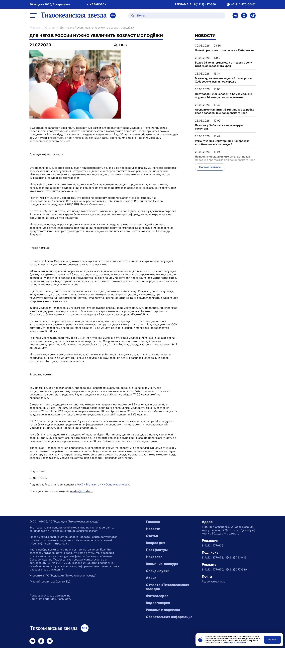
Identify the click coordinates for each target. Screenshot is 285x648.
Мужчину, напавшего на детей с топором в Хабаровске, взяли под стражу (223, 80)
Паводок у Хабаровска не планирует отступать (219, 127)
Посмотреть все (210, 167)
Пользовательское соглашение (49, 595)
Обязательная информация (169, 617)
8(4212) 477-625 (212, 545)
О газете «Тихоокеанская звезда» (167, 587)
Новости (153, 529)
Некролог (154, 557)
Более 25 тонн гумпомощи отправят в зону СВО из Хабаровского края (223, 64)
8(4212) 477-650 (205, 4)
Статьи (50, 27)
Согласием (228, 642)
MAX (80, 484)
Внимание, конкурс (162, 564)
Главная (34, 27)
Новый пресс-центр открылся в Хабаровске (224, 50)
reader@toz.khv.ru (81, 491)
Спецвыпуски (157, 571)
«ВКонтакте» (92, 484)
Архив (151, 578)
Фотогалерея (157, 596)
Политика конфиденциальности (50, 598)
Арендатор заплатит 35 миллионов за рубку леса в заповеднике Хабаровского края (224, 111)
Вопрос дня (155, 543)
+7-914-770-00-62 (243, 4)
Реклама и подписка (163, 610)
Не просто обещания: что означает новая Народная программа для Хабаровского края (225, 158)
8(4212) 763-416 (235, 557)
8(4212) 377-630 (236, 569)
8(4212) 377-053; (213, 557)
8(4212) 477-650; (213, 569)
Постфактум (157, 550)
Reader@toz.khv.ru (213, 581)
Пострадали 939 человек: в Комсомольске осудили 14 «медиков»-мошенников (223, 95)
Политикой (241, 642)
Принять (272, 639)
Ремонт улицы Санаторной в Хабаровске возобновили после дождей (222, 142)
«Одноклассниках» (116, 484)
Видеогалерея (158, 603)
